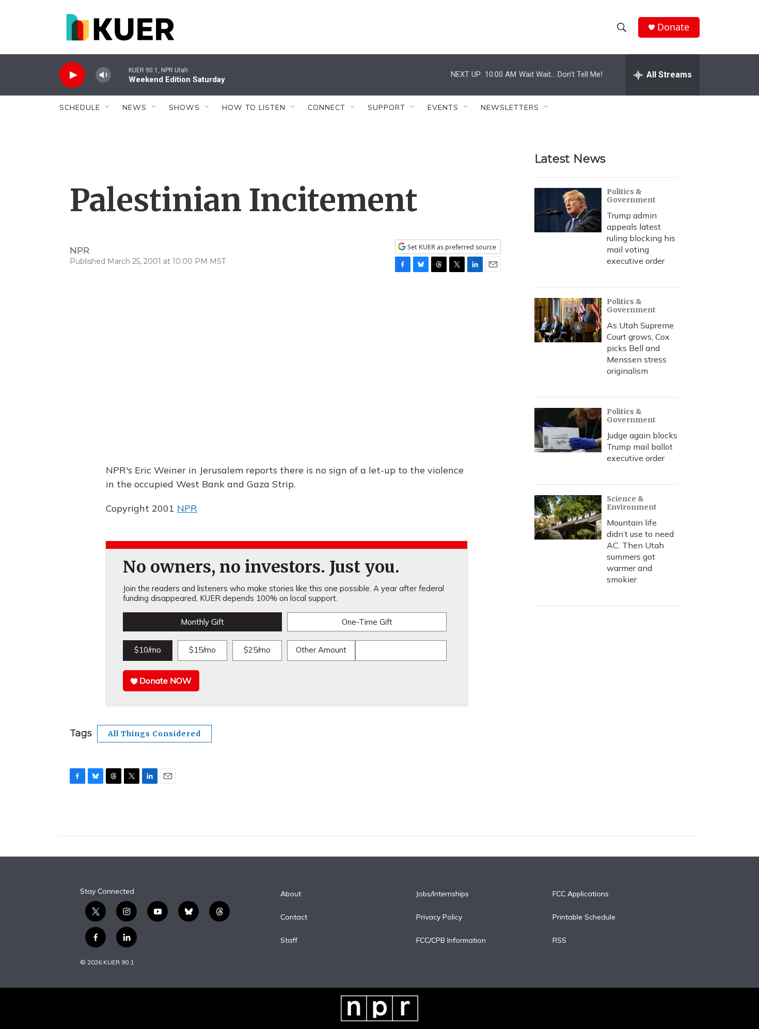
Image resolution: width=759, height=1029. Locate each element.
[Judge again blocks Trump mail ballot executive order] (568, 430)
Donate (673, 27)
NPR (187, 508)
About (290, 894)
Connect (326, 107)
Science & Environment (632, 503)
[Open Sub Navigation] (108, 107)
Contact (293, 917)
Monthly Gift (202, 622)
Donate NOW (164, 680)
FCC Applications (580, 894)
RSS (559, 941)
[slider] (119, 74)
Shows (184, 107)
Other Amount (321, 650)
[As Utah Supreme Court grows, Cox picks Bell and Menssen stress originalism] (568, 320)
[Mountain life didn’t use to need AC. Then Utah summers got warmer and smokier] (568, 517)
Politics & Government (631, 195)
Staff (288, 941)
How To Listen (254, 107)
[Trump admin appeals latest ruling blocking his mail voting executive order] (568, 210)
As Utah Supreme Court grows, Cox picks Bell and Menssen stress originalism (640, 348)
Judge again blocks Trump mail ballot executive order (642, 446)
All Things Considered (154, 733)
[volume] (103, 75)
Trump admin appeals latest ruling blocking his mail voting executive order (641, 238)
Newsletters (510, 107)
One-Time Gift (367, 622)
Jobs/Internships (442, 894)
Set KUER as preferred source (451, 247)
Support (386, 107)
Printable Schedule (583, 917)
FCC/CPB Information (451, 941)
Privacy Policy (439, 917)
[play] (72, 75)
